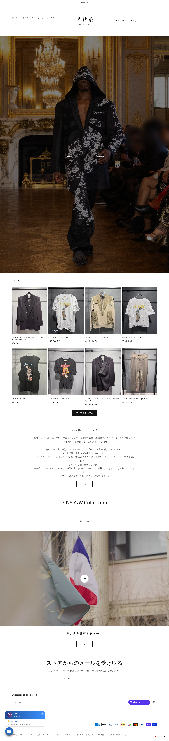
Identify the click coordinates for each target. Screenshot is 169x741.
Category (99, 156)
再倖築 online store (24, 735)
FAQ (84, 483)
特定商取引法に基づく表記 (117, 735)
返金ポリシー (69, 735)
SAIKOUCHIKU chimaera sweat (97, 337)
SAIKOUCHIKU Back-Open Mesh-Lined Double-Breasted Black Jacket (29, 338)
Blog (84, 644)
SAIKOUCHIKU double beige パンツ (135, 399)
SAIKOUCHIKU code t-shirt (132, 337)
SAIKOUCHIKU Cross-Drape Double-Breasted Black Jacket (102, 400)
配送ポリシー (90, 735)
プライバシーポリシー (55, 735)
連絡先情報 (101, 735)
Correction (84, 521)
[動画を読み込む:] (84, 578)
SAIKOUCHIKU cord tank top (23, 399)
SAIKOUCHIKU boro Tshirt (58, 337)
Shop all (69, 156)
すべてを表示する (84, 413)
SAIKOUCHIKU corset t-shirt (58, 399)
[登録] (105, 678)
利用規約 (80, 735)
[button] (143, 21)
